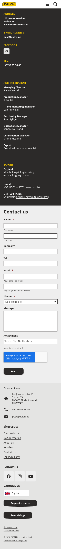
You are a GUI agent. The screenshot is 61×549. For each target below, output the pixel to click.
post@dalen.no (12, 37)
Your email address (13, 280)
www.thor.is (32, 187)
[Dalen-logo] (9, 4)
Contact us (10, 452)
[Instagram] (20, 476)
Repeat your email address (17, 290)
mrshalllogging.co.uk (16, 175)
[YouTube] (31, 476)
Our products (11, 433)
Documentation (12, 437)
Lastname (8, 240)
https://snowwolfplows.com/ (32, 196)
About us (9, 442)
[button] (47, 4)
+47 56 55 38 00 (12, 65)
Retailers (9, 447)
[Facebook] (6, 51)
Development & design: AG (15, 540)
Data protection (10, 527)
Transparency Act (11, 530)
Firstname (9, 230)
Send (13, 371)
